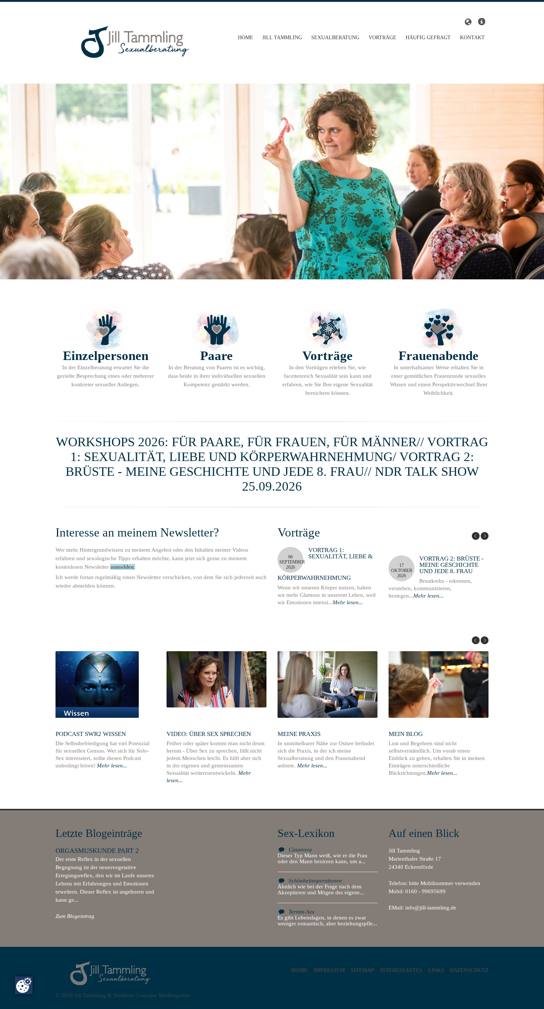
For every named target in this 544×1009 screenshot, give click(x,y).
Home (245, 37)
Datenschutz (469, 970)
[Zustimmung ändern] (24, 985)
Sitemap (362, 970)
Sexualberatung (335, 37)
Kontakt (472, 37)
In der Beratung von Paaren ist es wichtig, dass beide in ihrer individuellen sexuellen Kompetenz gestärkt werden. (216, 368)
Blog (467, 21)
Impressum (329, 970)
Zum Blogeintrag (75, 916)
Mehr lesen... (348, 602)
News (481, 21)
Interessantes (401, 970)
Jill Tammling (282, 37)
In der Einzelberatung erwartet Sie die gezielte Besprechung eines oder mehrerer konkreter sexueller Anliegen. (105, 368)
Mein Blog (406, 733)
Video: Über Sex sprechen (209, 733)
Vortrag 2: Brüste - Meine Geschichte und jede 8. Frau (451, 565)
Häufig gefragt (428, 37)
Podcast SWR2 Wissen (91, 733)
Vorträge (382, 37)
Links (436, 970)
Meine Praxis (299, 733)
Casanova (300, 849)
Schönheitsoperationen (315, 881)
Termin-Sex (302, 912)
